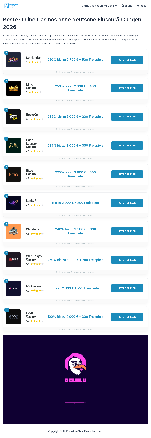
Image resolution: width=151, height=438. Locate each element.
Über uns (127, 5)
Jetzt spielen (127, 59)
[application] (115, 5)
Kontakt (141, 5)
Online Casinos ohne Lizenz (98, 5)
